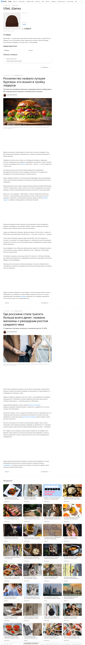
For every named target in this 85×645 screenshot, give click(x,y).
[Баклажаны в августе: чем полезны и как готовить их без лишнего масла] (12, 493)
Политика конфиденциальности (77, 644)
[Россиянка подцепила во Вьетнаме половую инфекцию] (72, 573)
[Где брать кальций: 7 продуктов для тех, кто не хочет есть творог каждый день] (72, 493)
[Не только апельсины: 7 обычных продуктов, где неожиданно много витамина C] (72, 513)
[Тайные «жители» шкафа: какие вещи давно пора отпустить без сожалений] (52, 612)
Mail (2, 644)
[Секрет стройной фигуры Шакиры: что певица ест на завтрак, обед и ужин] (72, 533)
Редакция (42, 644)
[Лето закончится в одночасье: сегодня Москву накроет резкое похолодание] (52, 592)
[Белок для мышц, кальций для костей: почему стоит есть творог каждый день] (32, 553)
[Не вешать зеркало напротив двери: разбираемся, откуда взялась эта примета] (32, 612)
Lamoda (24, 24)
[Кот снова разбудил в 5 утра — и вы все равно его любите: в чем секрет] (32, 592)
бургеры (23, 164)
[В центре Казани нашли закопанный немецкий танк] (32, 632)
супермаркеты (7, 465)
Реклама (10, 644)
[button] (27, 112)
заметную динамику (34, 405)
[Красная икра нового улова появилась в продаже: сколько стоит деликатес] (12, 632)
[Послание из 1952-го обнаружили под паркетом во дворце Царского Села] (52, 533)
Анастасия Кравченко (12, 94)
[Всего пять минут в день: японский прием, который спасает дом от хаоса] (32, 573)
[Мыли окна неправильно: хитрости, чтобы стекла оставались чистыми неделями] (32, 493)
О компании (6, 644)
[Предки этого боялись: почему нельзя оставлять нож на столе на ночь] (32, 513)
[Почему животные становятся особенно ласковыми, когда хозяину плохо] (52, 553)
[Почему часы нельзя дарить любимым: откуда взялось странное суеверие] (72, 612)
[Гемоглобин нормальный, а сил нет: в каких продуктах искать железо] (12, 513)
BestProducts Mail (18, 75)
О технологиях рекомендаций (64, 644)
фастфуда (22, 296)
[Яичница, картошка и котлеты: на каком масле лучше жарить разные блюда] (72, 553)
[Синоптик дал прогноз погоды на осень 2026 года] (12, 553)
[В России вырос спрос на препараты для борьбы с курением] (12, 592)
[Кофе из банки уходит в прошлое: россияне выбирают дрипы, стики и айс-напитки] (52, 513)
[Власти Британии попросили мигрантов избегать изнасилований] (72, 592)
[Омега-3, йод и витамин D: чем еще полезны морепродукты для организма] (72, 632)
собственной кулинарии (29, 417)
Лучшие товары (15, 5)
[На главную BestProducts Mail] (5, 1)
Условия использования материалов (51, 644)
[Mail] (2, 1)
